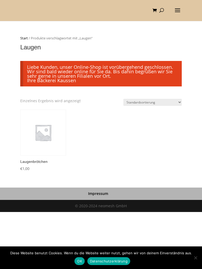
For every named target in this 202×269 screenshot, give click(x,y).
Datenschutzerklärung (109, 261)
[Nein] (195, 257)
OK (79, 261)
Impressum (98, 193)
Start (24, 38)
